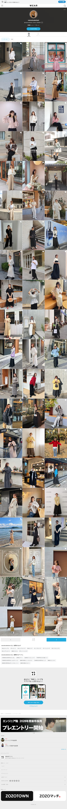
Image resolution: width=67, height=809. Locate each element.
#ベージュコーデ (46, 648)
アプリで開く (62, 1)
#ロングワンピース (6, 651)
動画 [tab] (12, 39)
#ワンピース (13, 648)
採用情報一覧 (63, 749)
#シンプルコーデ (37, 648)
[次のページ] (56, 640)
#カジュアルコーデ (21, 648)
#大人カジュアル (5, 648)
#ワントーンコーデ (23, 651)
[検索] (64, 5)
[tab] (29, 34)
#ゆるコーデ (29, 648)
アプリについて (33, 706)
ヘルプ (2, 766)
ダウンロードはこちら (33, 702)
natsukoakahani (8, 713)
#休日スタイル (15, 651)
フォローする (33, 28)
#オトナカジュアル (55, 648)
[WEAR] (33, 5)
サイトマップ (4, 769)
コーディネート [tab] (5, 39)
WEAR (2, 713)
